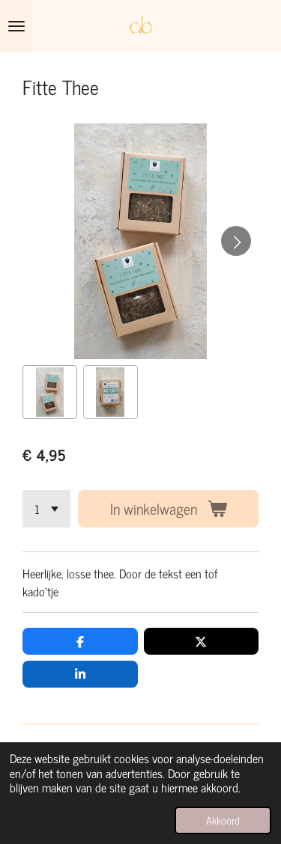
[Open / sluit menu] (16, 26)
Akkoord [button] (223, 820)
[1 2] (46, 509)
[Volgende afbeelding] (236, 241)
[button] (49, 392)
